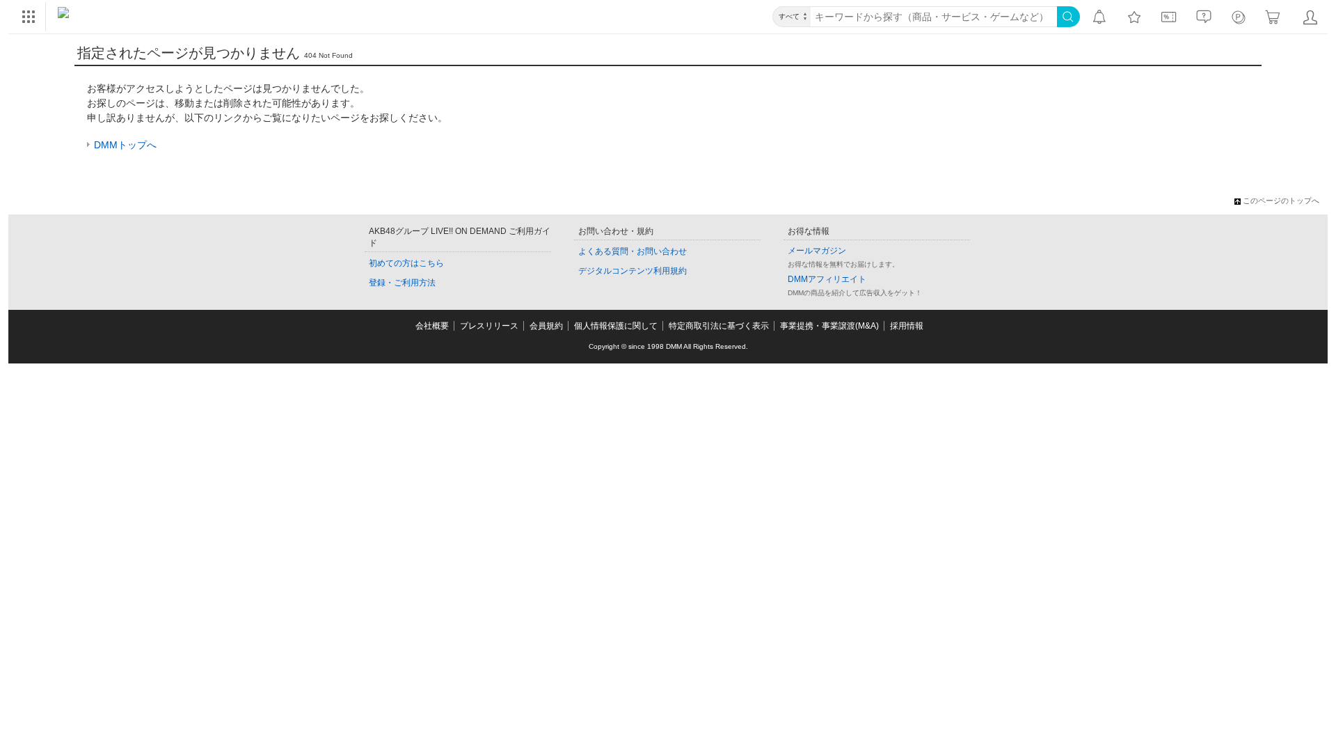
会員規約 (546, 326)
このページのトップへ (1281, 200)
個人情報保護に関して (616, 326)
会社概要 (432, 326)
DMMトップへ (125, 144)
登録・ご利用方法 (402, 283)
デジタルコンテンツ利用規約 (632, 271)
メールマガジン (817, 251)
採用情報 (906, 326)
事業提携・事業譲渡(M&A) (829, 326)
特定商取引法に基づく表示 (719, 326)
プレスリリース (489, 326)
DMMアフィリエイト (827, 279)
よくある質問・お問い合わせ (632, 251)
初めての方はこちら (406, 263)
